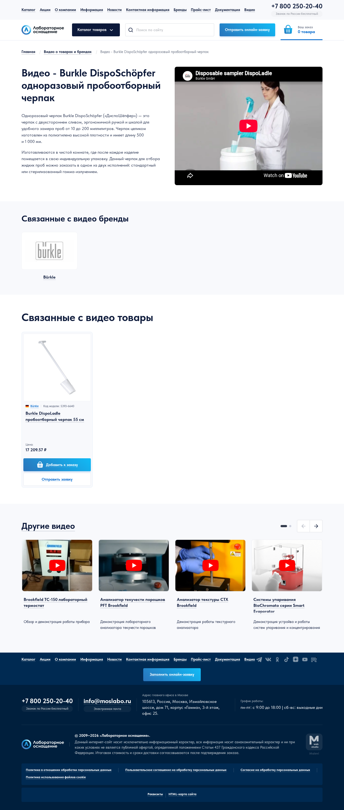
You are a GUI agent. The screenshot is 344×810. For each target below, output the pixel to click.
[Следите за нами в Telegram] (259, 659)
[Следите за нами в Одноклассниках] (277, 659)
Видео (249, 10)
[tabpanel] (57, 582)
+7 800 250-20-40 (296, 6)
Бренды (180, 10)
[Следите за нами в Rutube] (314, 659)
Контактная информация (147, 10)
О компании (65, 10)
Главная (28, 52)
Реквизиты (155, 794)
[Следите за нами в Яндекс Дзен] (295, 659)
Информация (91, 10)
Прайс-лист (201, 10)
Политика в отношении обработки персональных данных (69, 770)
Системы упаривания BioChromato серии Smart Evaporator (278, 605)
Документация (227, 10)
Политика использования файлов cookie (56, 777)
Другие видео (48, 526)
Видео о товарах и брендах (68, 52)
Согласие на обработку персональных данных (275, 770)
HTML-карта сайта (182, 794)
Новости (114, 10)
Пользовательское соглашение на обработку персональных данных (176, 770)
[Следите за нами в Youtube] (305, 659)
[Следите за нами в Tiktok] (286, 659)
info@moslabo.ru (107, 701)
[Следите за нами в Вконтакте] (268, 659)
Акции (45, 10)
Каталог (28, 10)
